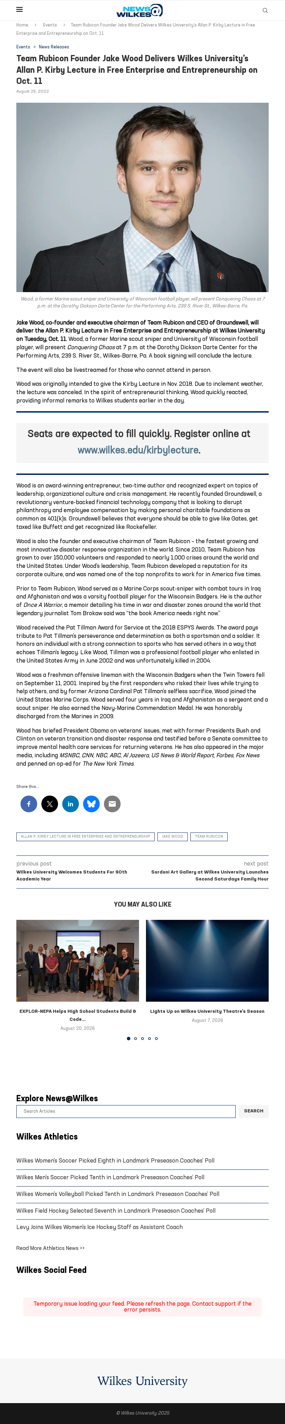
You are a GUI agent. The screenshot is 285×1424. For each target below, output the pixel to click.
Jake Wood (172, 837)
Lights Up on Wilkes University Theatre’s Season (207, 1011)
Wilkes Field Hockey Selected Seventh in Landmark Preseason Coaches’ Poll (115, 1211)
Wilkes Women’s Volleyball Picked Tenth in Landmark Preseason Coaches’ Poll (117, 1194)
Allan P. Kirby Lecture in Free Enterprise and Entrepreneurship (85, 837)
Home (22, 25)
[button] (26, 980)
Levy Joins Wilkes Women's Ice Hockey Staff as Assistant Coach (99, 1227)
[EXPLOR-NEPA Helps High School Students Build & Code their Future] (77, 961)
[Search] (265, 10)
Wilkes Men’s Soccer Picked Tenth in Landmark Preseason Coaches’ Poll (110, 1178)
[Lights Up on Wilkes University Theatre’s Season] (207, 961)
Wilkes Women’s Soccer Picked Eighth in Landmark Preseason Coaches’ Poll (115, 1161)
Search (253, 1111)
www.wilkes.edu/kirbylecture (138, 451)
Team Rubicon (209, 837)
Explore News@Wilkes (57, 1099)
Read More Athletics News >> (50, 1248)
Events (50, 25)
